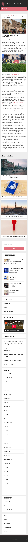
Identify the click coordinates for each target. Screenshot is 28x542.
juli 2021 (6, 414)
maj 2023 (6, 382)
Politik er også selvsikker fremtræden (13, 360)
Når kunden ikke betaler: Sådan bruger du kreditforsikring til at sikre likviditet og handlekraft (14, 261)
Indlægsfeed (7, 523)
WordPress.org (7, 531)
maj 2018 (6, 475)
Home (3, 16)
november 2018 (7, 451)
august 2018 (7, 463)
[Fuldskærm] (22, 330)
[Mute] (20, 330)
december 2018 (7, 447)
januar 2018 (6, 492)
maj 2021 (6, 418)
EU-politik (6, 307)
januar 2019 (6, 443)
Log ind (5, 519)
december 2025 (7, 373)
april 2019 (6, 431)
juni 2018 (6, 471)
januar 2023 (6, 390)
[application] (14, 326)
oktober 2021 (7, 410)
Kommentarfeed (7, 527)
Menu (5, 8)
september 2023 (8, 378)
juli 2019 (6, 426)
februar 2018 (7, 488)
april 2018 (6, 479)
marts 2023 (6, 386)
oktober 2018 (7, 455)
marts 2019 (6, 435)
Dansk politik (9, 16)
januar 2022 (6, 402)
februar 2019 (7, 439)
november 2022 (7, 394)
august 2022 (7, 398)
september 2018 (8, 459)
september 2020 (8, 422)
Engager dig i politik (14, 290)
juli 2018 (6, 467)
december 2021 (7, 406)
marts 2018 (6, 484)
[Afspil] (5, 330)
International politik (8, 311)
